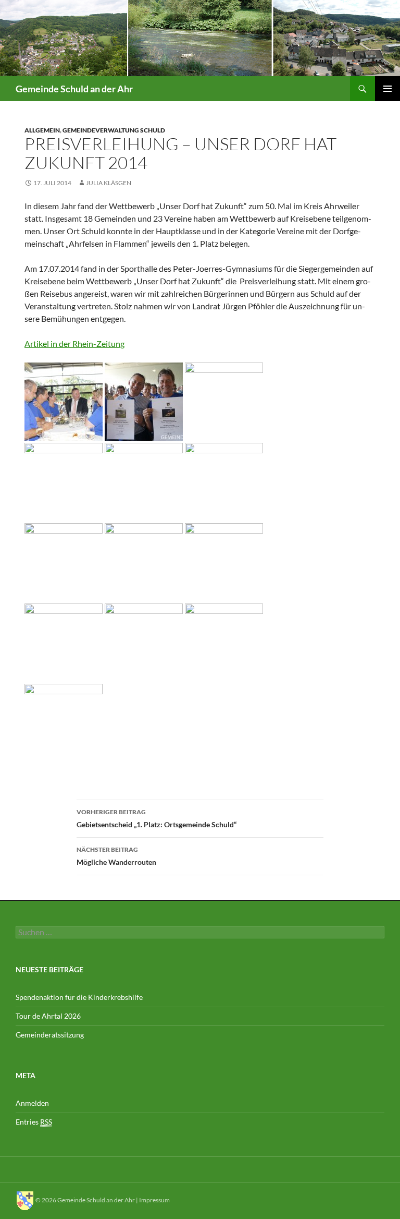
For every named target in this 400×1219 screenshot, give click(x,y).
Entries (34, 1121)
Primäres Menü (387, 88)
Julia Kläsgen (108, 183)
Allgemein (42, 130)
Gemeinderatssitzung (50, 1034)
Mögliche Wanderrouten (116, 856)
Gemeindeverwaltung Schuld (114, 130)
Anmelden (32, 1103)
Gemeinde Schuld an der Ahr (74, 88)
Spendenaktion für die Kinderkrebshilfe (79, 997)
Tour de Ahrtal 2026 (48, 1015)
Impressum (154, 1200)
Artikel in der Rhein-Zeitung (74, 343)
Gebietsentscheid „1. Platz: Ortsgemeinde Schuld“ (156, 818)
